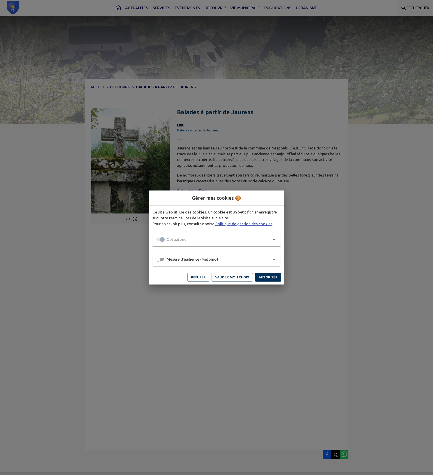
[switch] (158, 259)
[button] (216, 239)
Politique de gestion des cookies (243, 224)
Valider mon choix (232, 277)
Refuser (198, 277)
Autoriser (268, 277)
